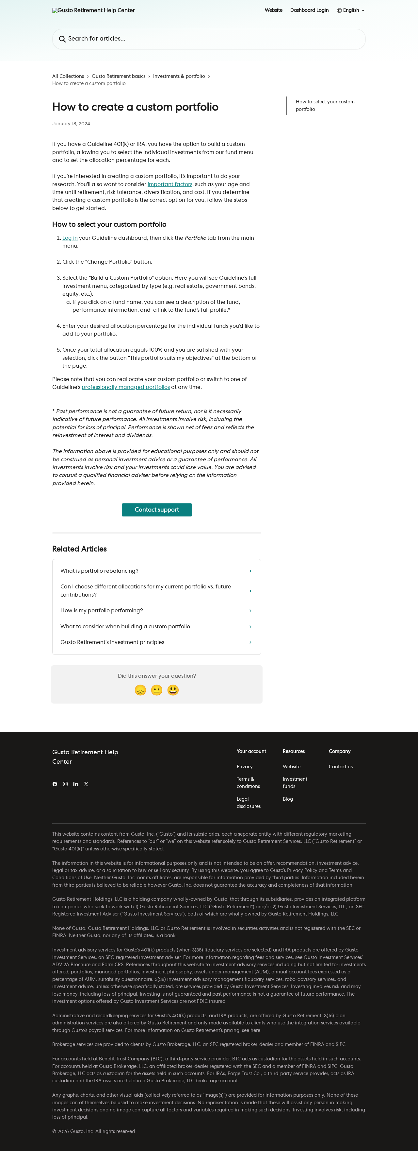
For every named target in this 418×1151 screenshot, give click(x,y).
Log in (70, 238)
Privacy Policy (302, 870)
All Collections (68, 76)
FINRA (317, 1044)
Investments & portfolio (179, 76)
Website (273, 10)
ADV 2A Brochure (71, 965)
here (255, 1030)
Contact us (341, 767)
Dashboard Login (309, 10)
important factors (170, 184)
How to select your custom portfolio (325, 106)
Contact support (157, 510)
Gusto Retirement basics (118, 76)
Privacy (245, 767)
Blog (288, 799)
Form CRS (112, 965)
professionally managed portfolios (126, 387)
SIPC (341, 1044)
